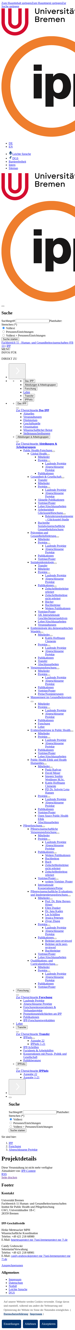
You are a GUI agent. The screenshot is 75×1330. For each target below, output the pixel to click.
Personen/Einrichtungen (19, 331)
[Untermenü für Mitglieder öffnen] (51, 635)
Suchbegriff (8, 320)
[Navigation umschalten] (2, 306)
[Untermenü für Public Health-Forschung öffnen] (53, 451)
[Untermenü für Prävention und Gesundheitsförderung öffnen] (57, 536)
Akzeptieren (49, 1323)
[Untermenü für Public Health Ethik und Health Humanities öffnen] (45, 764)
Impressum (15, 1279)
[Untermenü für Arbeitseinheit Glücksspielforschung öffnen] (64, 513)
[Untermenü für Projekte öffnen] (48, 461)
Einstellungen (11, 1323)
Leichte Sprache (18, 1289)
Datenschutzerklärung (16, 1314)
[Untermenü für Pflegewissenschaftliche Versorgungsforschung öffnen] (57, 833)
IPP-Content (28, 1170)
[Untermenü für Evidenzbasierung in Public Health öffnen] (71, 731)
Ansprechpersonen (12, 1265)
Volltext (10, 328)
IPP (9, 345)
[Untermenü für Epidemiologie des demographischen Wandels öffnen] (41, 632)
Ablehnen (30, 1323)
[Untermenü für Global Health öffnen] (48, 454)
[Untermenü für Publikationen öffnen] (55, 586)
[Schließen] (17, 408)
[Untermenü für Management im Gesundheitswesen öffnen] (32, 701)
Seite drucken (9, 1177)
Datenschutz (16, 1282)
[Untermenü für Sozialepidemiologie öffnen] (55, 563)
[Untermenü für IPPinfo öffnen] (33, 1038)
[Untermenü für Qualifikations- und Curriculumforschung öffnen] (56, 964)
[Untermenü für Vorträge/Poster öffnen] (57, 879)
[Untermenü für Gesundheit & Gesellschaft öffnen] (62, 477)
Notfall (13, 1286)
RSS (4, 1174)
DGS (12, 1292)
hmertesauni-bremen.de (39, 1239)
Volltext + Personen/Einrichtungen (25, 335)
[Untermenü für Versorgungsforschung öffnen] (57, 668)
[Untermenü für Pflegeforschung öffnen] (43, 826)
